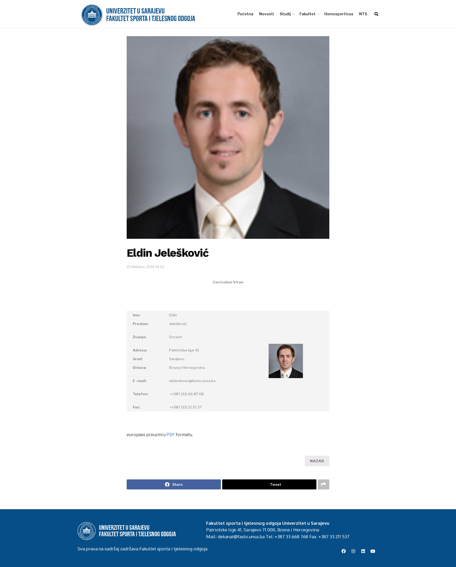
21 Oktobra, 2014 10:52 (145, 267)
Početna (245, 14)
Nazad (317, 461)
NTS (363, 14)
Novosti (266, 14)
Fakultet (308, 14)
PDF (171, 434)
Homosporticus (338, 14)
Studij (285, 14)
